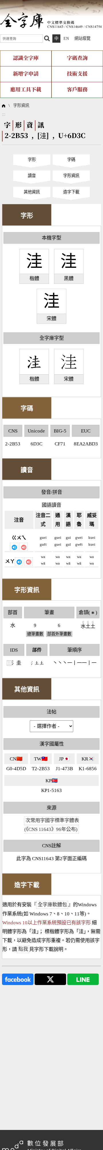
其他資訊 (32, 192)
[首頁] (51, 20)
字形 (32, 159)
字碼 (71, 159)
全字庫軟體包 (52, 904)
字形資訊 (21, 105)
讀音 (32, 175)
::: (1, 2)
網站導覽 (82, 38)
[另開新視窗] (17, 978)
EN (66, 38)
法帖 (51, 712)
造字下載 (71, 192)
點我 (23, 949)
